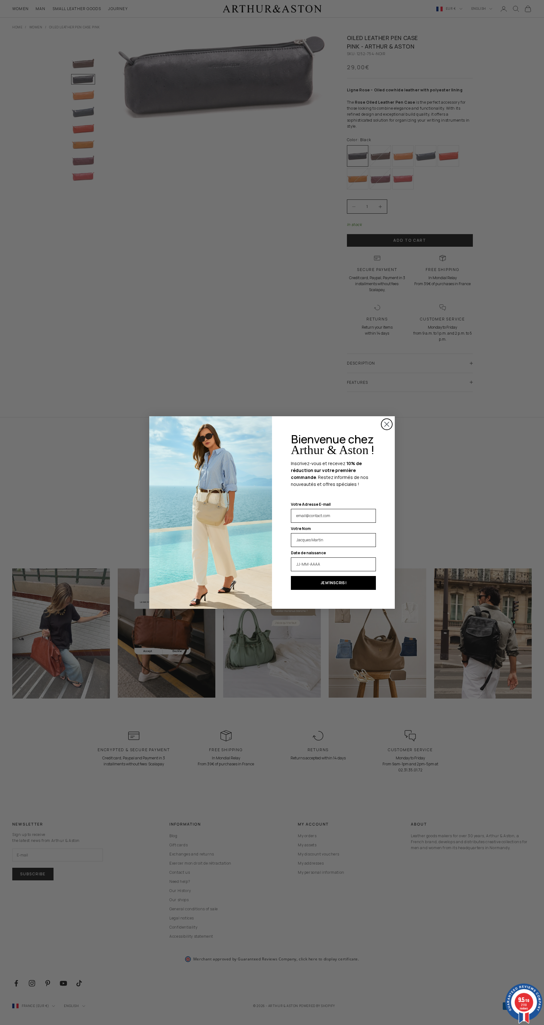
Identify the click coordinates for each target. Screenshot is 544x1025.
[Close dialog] (386, 424)
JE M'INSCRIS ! (333, 582)
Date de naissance (308, 553)
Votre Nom (301, 528)
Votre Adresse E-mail (311, 504)
